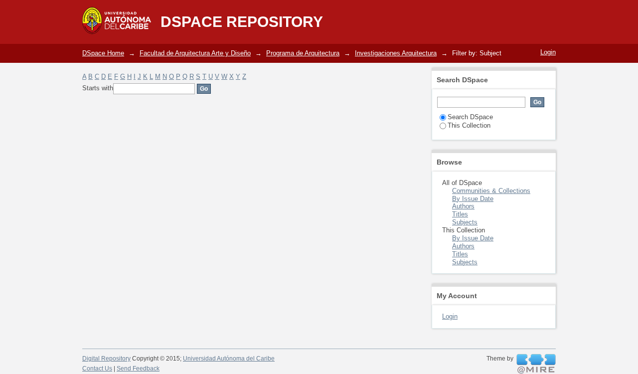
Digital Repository (106, 358)
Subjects (465, 222)
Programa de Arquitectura (302, 53)
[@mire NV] (536, 364)
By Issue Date (472, 198)
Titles (460, 214)
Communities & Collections (491, 190)
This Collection (469, 125)
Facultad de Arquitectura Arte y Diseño (195, 53)
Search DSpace (470, 117)
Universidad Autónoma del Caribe (229, 358)
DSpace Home (103, 53)
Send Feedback (138, 368)
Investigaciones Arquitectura (396, 53)
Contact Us (97, 368)
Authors (463, 206)
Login (548, 52)
